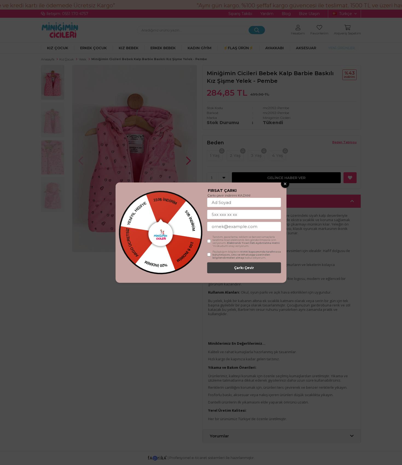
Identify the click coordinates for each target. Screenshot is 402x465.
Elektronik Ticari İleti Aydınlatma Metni (253, 242)
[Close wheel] (285, 184)
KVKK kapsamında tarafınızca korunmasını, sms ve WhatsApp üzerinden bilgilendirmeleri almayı (246, 254)
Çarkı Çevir (244, 267)
